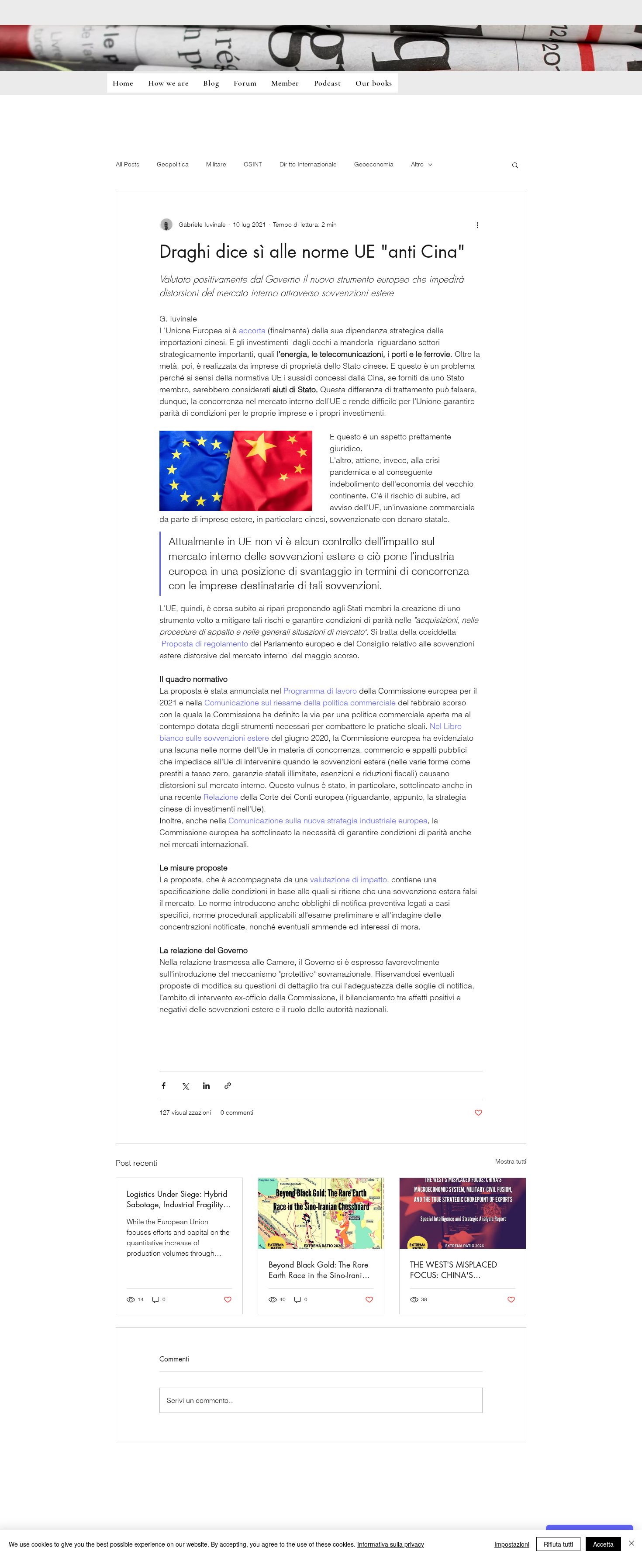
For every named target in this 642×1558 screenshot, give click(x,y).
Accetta (603, 1544)
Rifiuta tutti (558, 1544)
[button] (515, 164)
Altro (417, 164)
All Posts (127, 164)
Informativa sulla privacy (390, 1544)
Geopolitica (173, 164)
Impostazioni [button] (511, 1544)
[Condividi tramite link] (228, 1085)
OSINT (253, 164)
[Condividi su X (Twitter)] (185, 1085)
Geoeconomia (373, 164)
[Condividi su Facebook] (163, 1085)
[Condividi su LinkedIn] (206, 1085)
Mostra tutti (510, 1161)
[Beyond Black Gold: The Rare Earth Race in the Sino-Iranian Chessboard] (321, 1213)
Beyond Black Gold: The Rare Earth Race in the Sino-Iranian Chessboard (320, 1269)
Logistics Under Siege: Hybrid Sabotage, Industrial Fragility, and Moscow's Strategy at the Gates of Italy (177, 1198)
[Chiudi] (631, 1544)
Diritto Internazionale (308, 164)
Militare (216, 164)
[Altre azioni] (477, 224)
